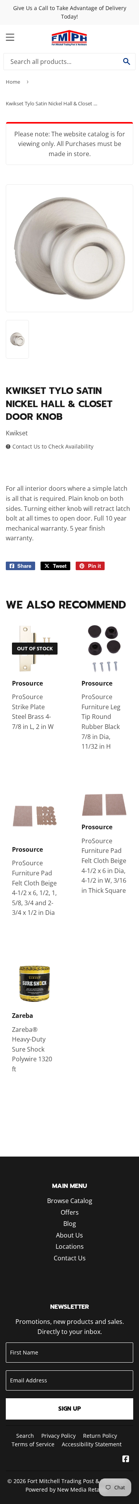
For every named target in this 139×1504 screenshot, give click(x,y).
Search (25, 1435)
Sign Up (69, 1408)
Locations (70, 1246)
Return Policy (100, 1435)
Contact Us (70, 1258)
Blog (69, 1223)
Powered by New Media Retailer (66, 1489)
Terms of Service (33, 1444)
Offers (70, 1212)
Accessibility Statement (92, 1444)
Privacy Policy (58, 1435)
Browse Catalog (69, 1200)
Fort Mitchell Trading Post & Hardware (76, 1481)
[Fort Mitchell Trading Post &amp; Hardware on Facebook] (125, 1459)
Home (13, 81)
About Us (69, 1235)
